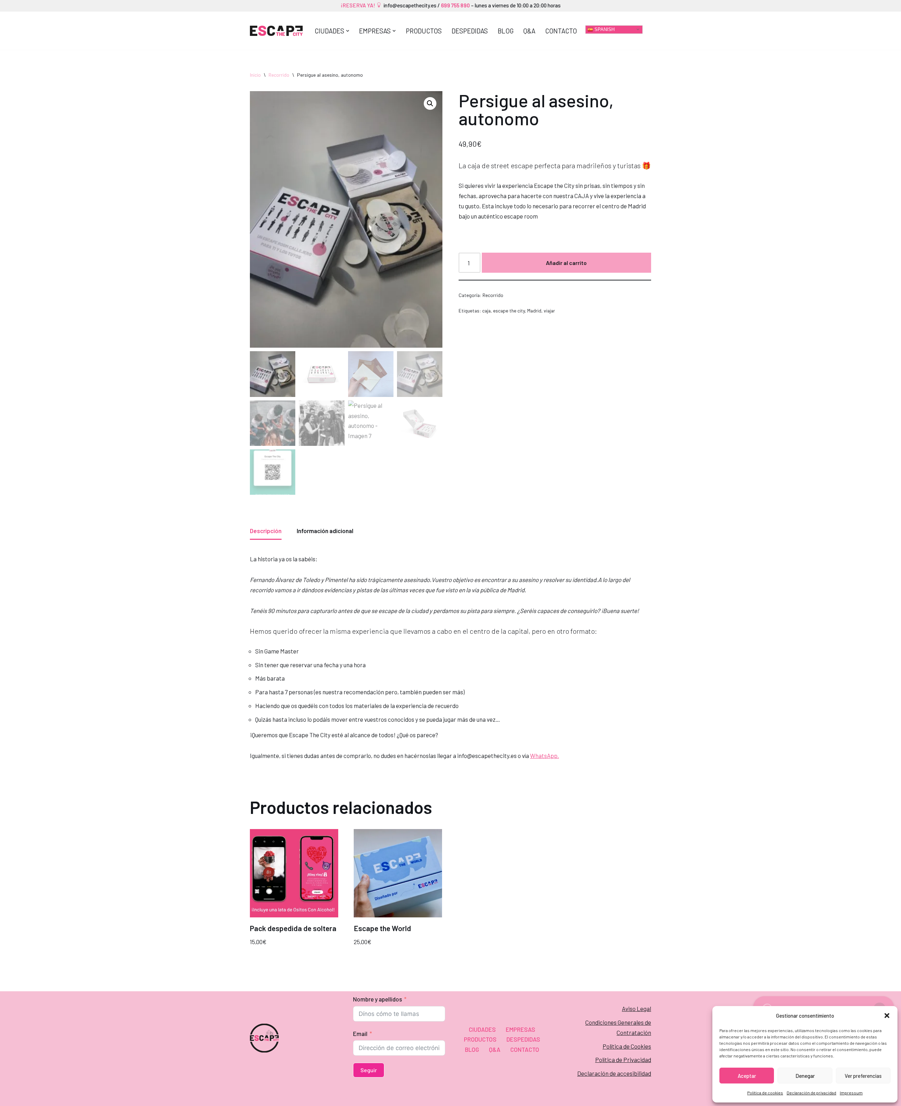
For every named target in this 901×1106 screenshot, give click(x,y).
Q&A (529, 31)
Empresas (520, 1029)
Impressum (851, 1092)
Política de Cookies (627, 1046)
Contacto (561, 31)
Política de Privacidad (623, 1059)
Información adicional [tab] (325, 530)
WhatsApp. (544, 755)
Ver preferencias (863, 1076)
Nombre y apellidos (377, 999)
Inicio (255, 75)
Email (360, 1033)
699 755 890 (455, 5)
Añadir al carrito (566, 262)
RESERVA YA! (359, 5)
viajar (549, 311)
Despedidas (470, 31)
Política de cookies (765, 1092)
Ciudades (482, 1029)
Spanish (604, 29)
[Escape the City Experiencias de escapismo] (276, 31)
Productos (424, 31)
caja (486, 311)
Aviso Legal (636, 1008)
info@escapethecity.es (410, 5)
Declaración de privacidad (811, 1092)
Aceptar (747, 1076)
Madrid (534, 311)
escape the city (509, 311)
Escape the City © (273, 1096)
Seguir (368, 1070)
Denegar (805, 1076)
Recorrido (279, 75)
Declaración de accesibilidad (614, 1073)
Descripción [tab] (266, 530)
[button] (886, 1015)
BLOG (505, 31)
